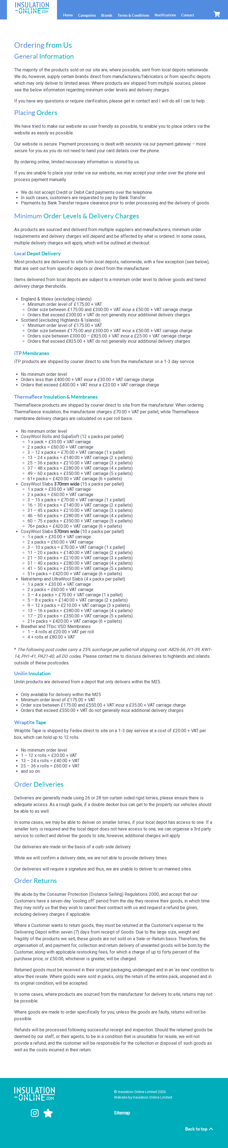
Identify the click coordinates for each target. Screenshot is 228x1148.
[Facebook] (22, 1113)
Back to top (196, 1128)
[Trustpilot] (48, 1113)
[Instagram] (36, 1113)
